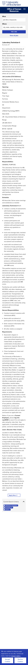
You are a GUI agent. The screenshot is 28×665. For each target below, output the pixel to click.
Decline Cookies (20, 660)
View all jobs (14, 35)
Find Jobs (14, 32)
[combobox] (14, 18)
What (4, 16)
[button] (14, 502)
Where (4, 24)
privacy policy (16, 656)
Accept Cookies (7, 660)
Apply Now (12, 495)
